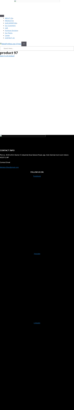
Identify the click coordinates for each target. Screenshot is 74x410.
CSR (6, 28)
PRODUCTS (9, 20)
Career (7, 35)
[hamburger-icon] (2, 16)
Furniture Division (11, 30)
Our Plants (8, 33)
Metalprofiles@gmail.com (9, 167)
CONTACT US (10, 38)
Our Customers (10, 25)
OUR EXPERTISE (10, 23)
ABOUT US (9, 18)
